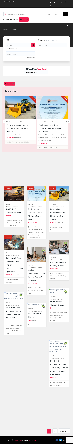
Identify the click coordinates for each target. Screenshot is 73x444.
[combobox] (52, 45)
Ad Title (8, 40)
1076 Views (12, 147)
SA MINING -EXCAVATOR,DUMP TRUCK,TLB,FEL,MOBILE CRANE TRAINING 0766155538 (60, 368)
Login (7, 19)
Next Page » (64, 431)
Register (15, 19)
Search (6, 2)
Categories (41, 40)
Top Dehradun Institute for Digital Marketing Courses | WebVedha (19, 128)
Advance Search (30, 57)
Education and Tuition (18, 122)
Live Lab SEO (32, 440)
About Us (12, 2)
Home (5, 29)
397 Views (44, 141)
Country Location (11, 49)
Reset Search (42, 69)
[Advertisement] (36, 168)
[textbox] (52, 45)
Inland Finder (18, 440)
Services (10, 122)
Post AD (25, 19)
